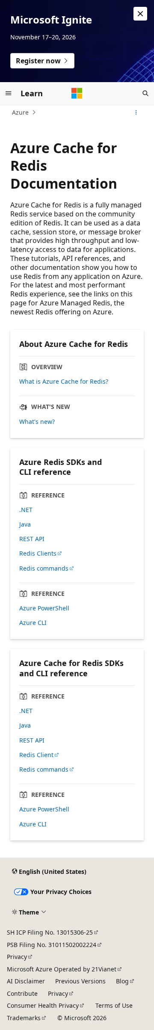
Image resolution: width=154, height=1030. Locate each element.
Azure (20, 112)
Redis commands (43, 568)
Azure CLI (33, 623)
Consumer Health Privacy (43, 1005)
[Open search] (145, 93)
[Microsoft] (77, 93)
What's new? (37, 422)
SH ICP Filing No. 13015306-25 (50, 932)
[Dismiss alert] (140, 14)
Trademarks (24, 1018)
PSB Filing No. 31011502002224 (51, 945)
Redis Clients (37, 553)
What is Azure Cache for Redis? (63, 381)
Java (25, 524)
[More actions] (136, 112)
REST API (31, 539)
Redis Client (36, 755)
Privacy (17, 957)
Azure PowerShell (44, 608)
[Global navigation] (8, 93)
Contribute (22, 993)
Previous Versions (80, 981)
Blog (122, 981)
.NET (26, 510)
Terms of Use (114, 1005)
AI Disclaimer (26, 981)
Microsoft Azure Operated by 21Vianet (61, 969)
